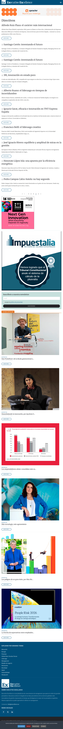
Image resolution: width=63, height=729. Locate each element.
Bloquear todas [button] (35, 726)
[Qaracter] (31, 12)
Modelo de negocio (7, 663)
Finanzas (4, 654)
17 (28, 193)
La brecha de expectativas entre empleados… (18, 633)
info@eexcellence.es (13, 704)
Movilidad (4, 668)
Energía (4, 651)
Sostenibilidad (6, 672)
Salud (3, 670)
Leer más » (6, 38)
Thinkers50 (5, 675)
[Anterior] (22, 193)
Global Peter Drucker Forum (9, 656)
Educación (4, 649)
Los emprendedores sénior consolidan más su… (19, 469)
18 (31, 193)
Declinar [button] (28, 726)
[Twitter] (7, 712)
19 (33, 193)
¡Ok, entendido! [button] (21, 726)
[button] (60, 2)
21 (38, 193)
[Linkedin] (12, 712)
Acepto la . (14, 302)
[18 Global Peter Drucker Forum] (18, 212)
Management (5, 661)
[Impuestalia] (31, 260)
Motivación (5, 665)
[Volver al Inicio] (17, 2)
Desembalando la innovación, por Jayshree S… (18, 414)
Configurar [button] (43, 726)
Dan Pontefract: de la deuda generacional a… (18, 359)
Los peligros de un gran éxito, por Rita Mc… (17, 579)
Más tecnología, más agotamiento (14, 524)
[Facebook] (3, 712)
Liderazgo (4, 658)
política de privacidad (16, 302)
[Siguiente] (40, 193)
